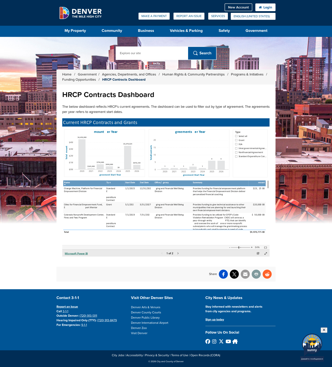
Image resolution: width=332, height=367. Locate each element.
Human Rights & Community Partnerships (194, 74)
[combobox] (253, 16)
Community (112, 30)
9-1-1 (84, 325)
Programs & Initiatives (247, 74)
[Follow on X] (221, 341)
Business (146, 30)
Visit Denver (139, 333)
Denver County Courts (146, 312)
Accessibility (134, 355)
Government (256, 30)
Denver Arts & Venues (145, 307)
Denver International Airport (149, 323)
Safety (224, 30)
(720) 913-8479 (107, 320)
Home (66, 74)
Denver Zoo (139, 328)
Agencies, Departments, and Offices (129, 74)
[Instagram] (214, 341)
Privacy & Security (157, 355)
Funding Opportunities (79, 79)
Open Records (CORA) (205, 355)
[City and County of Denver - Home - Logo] (80, 13)
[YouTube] (228, 341)
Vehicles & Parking (186, 30)
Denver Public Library (145, 317)
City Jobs (118, 355)
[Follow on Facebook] (207, 341)
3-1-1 (65, 311)
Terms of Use (179, 355)
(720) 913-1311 (88, 315)
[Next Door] (234, 341)
